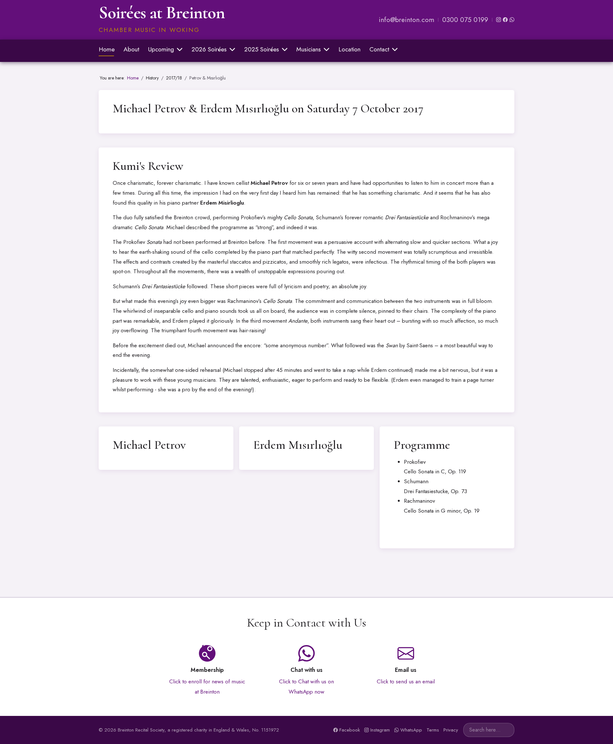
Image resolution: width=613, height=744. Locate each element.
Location (349, 49)
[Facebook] (505, 19)
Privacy (450, 729)
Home (107, 49)
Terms (433, 729)
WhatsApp (411, 729)
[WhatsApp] (512, 19)
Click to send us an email (406, 681)
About (131, 49)
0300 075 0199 (465, 20)
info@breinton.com (406, 20)
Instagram (380, 729)
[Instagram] (498, 19)
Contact (379, 49)
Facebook (349, 729)
